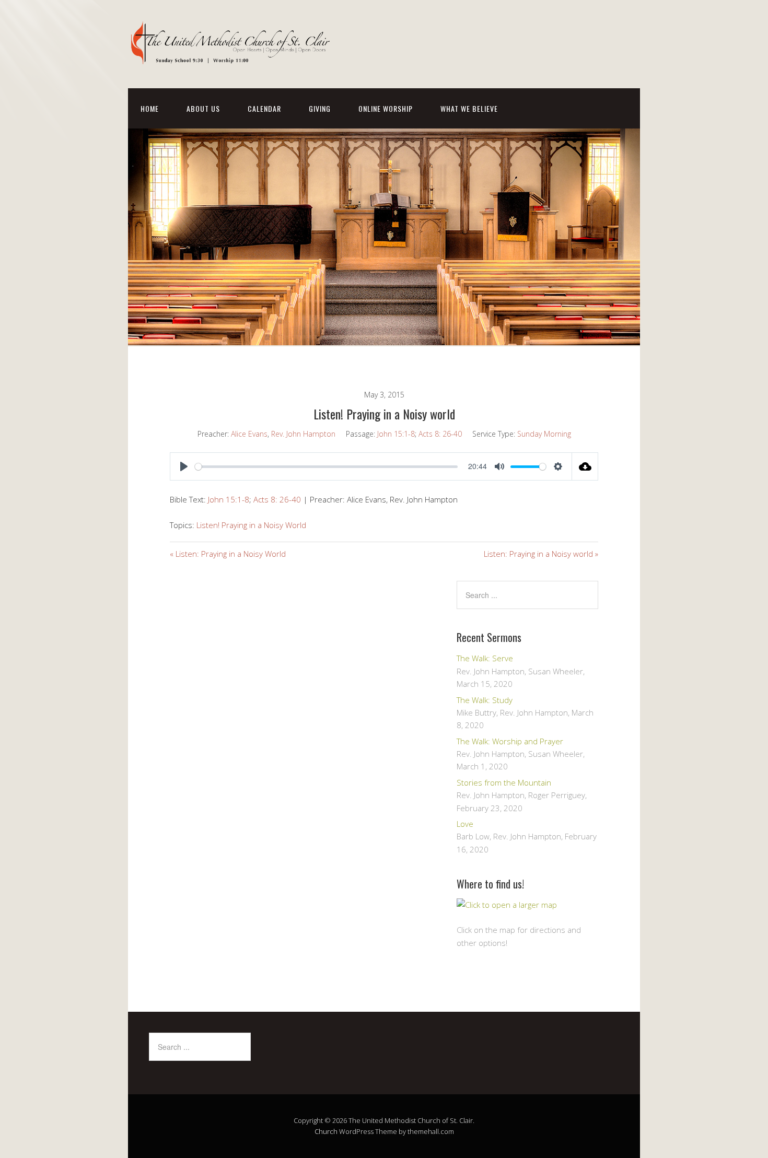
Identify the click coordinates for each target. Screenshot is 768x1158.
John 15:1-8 (396, 434)
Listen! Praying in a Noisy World (251, 525)
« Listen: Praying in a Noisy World (228, 553)
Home (150, 108)
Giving (320, 108)
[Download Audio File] (585, 466)
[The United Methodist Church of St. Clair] (232, 56)
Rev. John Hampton (303, 434)
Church (326, 1131)
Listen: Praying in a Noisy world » (541, 553)
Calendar (264, 108)
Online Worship (385, 108)
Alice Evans (249, 434)
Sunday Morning (544, 434)
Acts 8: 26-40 (440, 434)
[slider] (326, 467)
